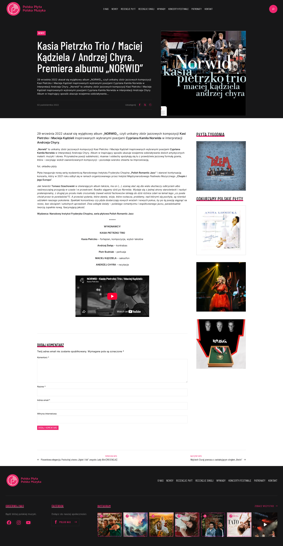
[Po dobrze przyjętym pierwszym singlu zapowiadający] (109, 524)
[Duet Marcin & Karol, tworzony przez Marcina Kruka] (213, 524)
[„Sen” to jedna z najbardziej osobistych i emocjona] (135, 524)
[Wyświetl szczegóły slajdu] (221, 287)
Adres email (43, 400)
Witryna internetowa (47, 413)
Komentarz (43, 357)
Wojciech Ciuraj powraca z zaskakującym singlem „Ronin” (216, 459)
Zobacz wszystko (264, 506)
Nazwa (41, 386)
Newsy (41, 33)
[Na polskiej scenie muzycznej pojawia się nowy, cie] (187, 524)
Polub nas (65, 522)
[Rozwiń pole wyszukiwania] (273, 9)
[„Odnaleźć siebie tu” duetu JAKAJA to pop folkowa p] (161, 524)
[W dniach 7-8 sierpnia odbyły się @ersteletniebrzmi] (265, 524)
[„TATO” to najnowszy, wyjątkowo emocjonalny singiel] (239, 524)
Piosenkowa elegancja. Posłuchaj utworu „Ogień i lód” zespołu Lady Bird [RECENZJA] (79, 459)
